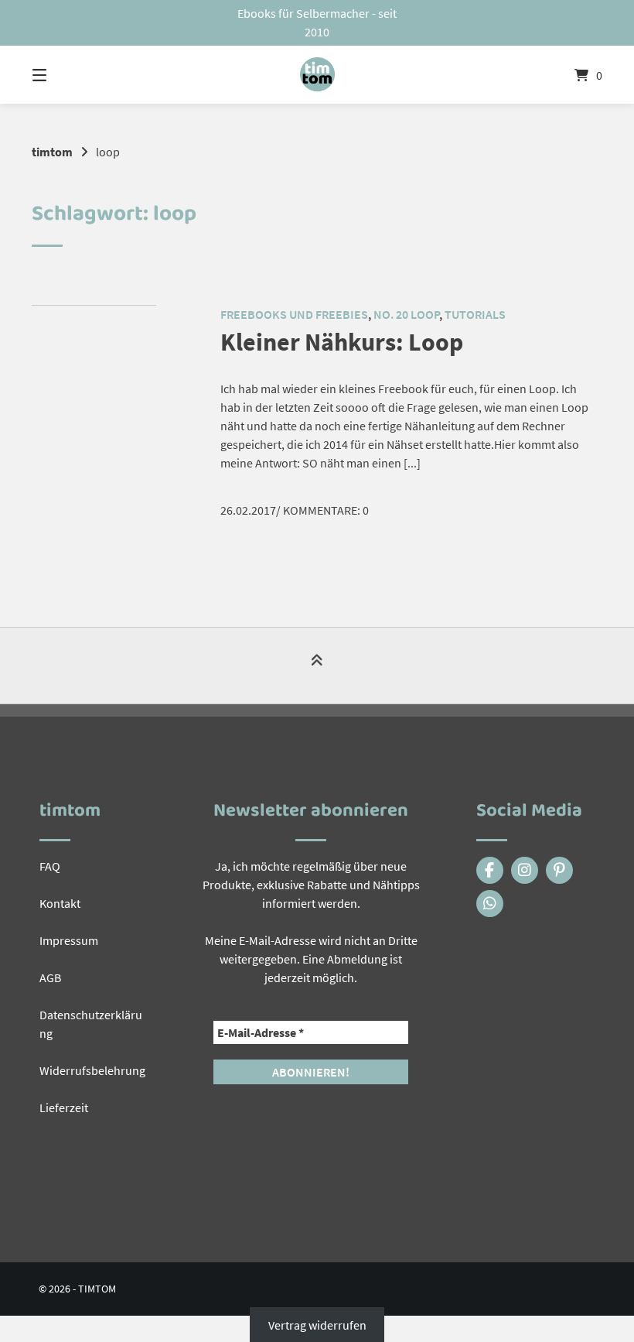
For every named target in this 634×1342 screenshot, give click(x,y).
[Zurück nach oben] (317, 667)
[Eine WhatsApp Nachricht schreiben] (489, 903)
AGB (50, 977)
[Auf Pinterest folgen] (559, 870)
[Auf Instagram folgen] (524, 870)
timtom (52, 151)
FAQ (49, 866)
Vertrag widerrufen (317, 1325)
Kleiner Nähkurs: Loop (341, 342)
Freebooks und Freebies (294, 314)
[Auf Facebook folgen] (489, 870)
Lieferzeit (63, 1107)
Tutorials (475, 314)
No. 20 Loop (406, 314)
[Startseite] (317, 75)
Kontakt (59, 903)
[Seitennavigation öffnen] (66, 75)
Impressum (68, 940)
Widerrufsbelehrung (92, 1070)
